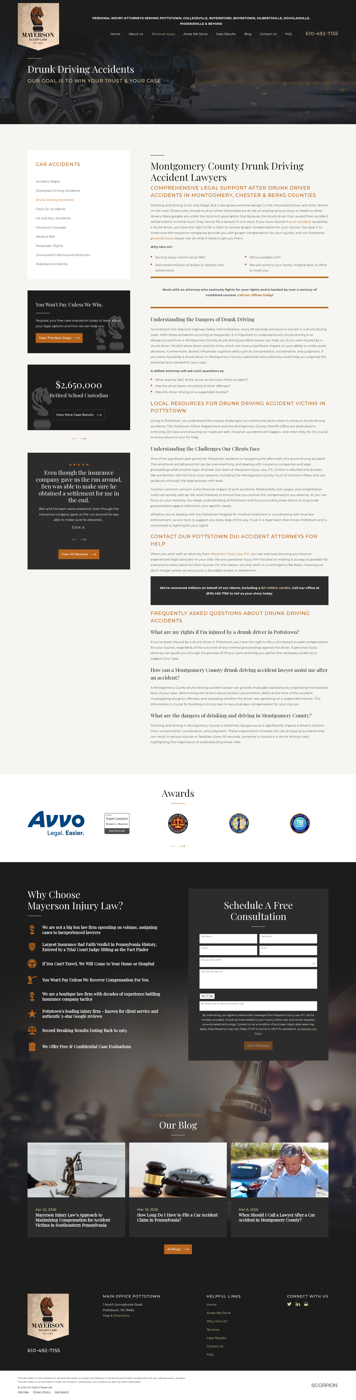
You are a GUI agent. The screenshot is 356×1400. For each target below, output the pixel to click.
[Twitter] (289, 1304)
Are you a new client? (211, 960)
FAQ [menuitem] (288, 34)
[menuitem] (79, 181)
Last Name (266, 936)
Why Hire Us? (217, 1321)
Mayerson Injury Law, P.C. (230, 554)
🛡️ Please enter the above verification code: (222, 1004)
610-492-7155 (322, 33)
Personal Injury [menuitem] (163, 34)
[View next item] (83, 438)
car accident (301, 222)
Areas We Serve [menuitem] (195, 34)
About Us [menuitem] (136, 34)
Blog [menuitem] (247, 34)
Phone (204, 948)
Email (263, 948)
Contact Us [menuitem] (268, 34)
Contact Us (215, 1346)
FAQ (210, 1355)
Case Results (216, 1338)
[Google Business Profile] (306, 1304)
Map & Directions (116, 1315)
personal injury (162, 238)
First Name (206, 936)
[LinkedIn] (298, 1304)
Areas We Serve (219, 1313)
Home (212, 1304)
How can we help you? (212, 971)
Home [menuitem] (115, 34)
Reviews (213, 1330)
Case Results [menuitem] (226, 34)
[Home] (38, 27)
